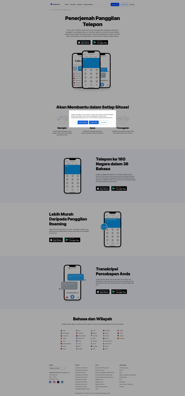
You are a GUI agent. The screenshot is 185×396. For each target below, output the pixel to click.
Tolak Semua (93, 122)
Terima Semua (83, 122)
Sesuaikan (103, 122)
